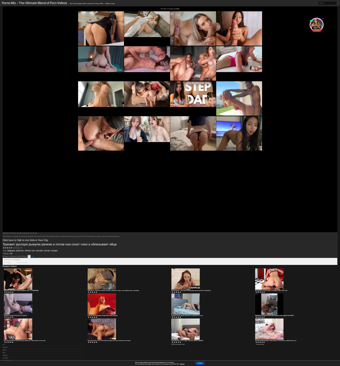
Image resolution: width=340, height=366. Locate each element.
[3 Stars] (7, 248)
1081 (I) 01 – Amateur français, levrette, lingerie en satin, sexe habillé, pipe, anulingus (113, 290)
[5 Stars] (11, 248)
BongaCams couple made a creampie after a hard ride (271, 290)
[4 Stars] (9, 248)
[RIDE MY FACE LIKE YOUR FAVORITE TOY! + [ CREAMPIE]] (18, 279)
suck (33, 251)
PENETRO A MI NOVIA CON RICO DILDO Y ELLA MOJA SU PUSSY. (274, 315)
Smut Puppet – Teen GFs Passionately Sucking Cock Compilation (191, 290)
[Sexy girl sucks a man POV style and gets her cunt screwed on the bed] (102, 329)
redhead (28, 251)
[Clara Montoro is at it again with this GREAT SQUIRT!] (185, 329)
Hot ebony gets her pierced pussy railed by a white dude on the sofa (24, 340)
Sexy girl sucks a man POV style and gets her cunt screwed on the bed (109, 340)
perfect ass (20, 251)
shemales (5, 358)
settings (182, 364)
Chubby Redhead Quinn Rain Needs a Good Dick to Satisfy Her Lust (275, 340)
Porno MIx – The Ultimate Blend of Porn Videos (34, 3)
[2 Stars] (6, 248)
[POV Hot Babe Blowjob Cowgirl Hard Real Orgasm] (102, 304)
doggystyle (11, 251)
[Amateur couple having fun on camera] (18, 304)
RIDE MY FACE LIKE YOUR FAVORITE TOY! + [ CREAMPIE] (21, 290)
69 (11, 253)
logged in (13, 262)
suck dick (47, 251)
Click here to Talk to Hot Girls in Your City (25, 240)
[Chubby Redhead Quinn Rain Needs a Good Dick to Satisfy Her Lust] (269, 329)
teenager (54, 251)
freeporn (5, 355)
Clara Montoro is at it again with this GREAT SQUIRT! (187, 340)
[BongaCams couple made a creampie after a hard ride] (269, 279)
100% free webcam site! (178, 344)
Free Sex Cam (260, 344)
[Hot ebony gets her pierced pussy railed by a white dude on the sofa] (18, 329)
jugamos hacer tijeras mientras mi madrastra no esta (187, 315)
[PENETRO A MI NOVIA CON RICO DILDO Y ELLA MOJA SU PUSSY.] (269, 304)
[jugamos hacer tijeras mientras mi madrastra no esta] (185, 304)
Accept (200, 363)
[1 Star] (4, 248)
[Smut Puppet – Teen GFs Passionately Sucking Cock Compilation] (185, 279)
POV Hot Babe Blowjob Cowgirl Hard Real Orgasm (103, 315)
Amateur (5, 347)
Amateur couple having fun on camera (15, 315)
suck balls (39, 251)
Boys (4, 352)
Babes (4, 350)
